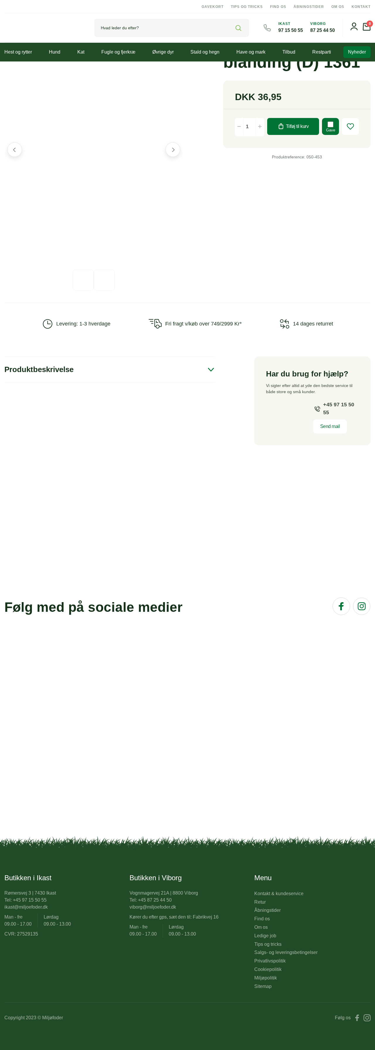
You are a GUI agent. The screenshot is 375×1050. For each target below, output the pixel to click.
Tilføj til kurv (297, 126)
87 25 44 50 (322, 30)
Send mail (330, 426)
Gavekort (213, 7)
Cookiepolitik (268, 969)
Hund (54, 51)
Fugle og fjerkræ (118, 51)
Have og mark (250, 51)
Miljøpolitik (265, 977)
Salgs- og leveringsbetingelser (286, 952)
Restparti (321, 51)
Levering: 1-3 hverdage (83, 324)
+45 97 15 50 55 (338, 408)
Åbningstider (309, 7)
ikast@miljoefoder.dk (26, 907)
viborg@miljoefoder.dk (152, 907)
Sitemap (263, 986)
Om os (337, 7)
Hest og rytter (18, 51)
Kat (80, 51)
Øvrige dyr (163, 51)
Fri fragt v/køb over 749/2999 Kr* (203, 324)
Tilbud (288, 51)
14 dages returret (313, 324)
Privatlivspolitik (270, 960)
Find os (278, 7)
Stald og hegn (204, 51)
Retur (260, 902)
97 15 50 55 (290, 30)
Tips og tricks (247, 7)
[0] (367, 29)
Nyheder (357, 51)
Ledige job (265, 935)
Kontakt (361, 7)
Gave (330, 130)
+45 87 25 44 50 (155, 899)
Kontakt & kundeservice (279, 893)
